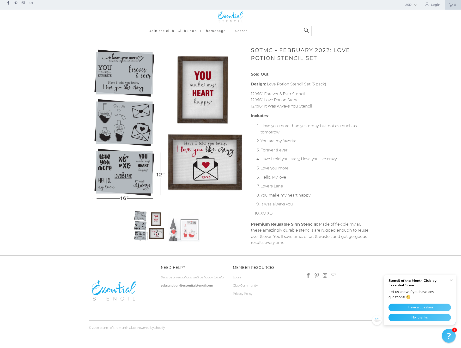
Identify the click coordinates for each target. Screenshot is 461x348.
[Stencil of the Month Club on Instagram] (23, 3)
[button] (449, 336)
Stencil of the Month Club (118, 328)
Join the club (162, 31)
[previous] (97, 124)
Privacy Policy (242, 293)
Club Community (245, 285)
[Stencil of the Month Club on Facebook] (8, 3)
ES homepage (213, 31)
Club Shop (187, 31)
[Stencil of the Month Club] (230, 17)
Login (237, 277)
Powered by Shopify (151, 328)
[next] (237, 124)
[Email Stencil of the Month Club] (31, 3)
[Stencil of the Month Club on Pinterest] (15, 3)
